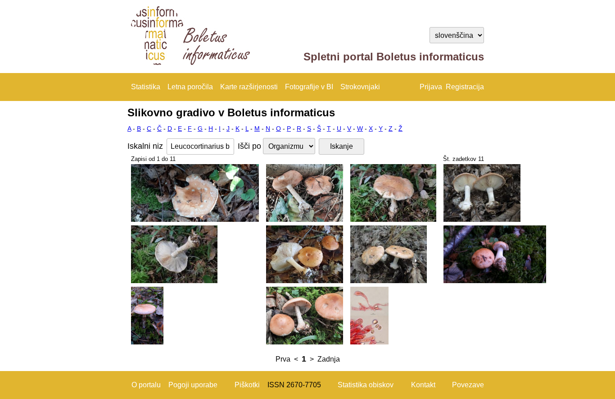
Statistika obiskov (365, 385)
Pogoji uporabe (192, 385)
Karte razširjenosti (249, 87)
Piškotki (247, 385)
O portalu (146, 385)
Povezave (468, 385)
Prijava (431, 87)
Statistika (145, 87)
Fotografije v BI (309, 87)
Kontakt (423, 385)
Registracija (465, 87)
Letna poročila (190, 87)
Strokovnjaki (360, 87)
